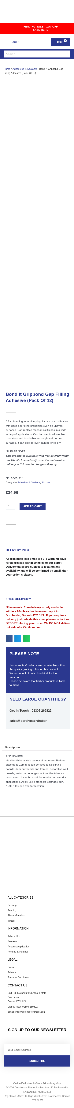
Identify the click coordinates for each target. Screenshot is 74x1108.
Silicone (45, 482)
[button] (62, 13)
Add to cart (32, 506)
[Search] (66, 54)
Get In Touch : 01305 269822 (30, 710)
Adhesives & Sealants (25, 69)
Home (7, 69)
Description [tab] (12, 747)
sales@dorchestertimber (28, 721)
